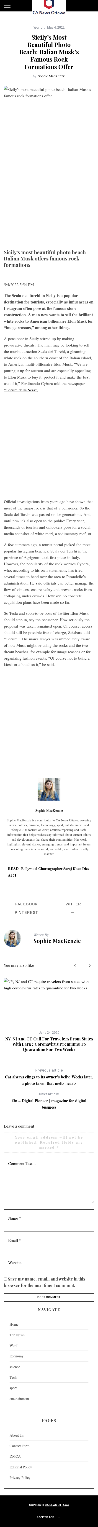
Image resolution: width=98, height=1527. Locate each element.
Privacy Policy (20, 1477)
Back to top (45, 1517)
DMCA (15, 1456)
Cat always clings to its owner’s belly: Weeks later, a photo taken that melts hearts (49, 1077)
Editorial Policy (21, 1467)
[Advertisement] (49, 195)
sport (13, 1387)
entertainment (19, 1398)
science (15, 1366)
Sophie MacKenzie (51, 75)
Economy (16, 1356)
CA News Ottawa (57, 1505)
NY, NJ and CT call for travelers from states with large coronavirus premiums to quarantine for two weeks (49, 1044)
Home (14, 1324)
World (38, 27)
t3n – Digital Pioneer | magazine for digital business (49, 1101)
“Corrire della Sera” (20, 390)
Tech (13, 1377)
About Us (17, 1435)
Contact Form (19, 1445)
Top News (17, 1334)
